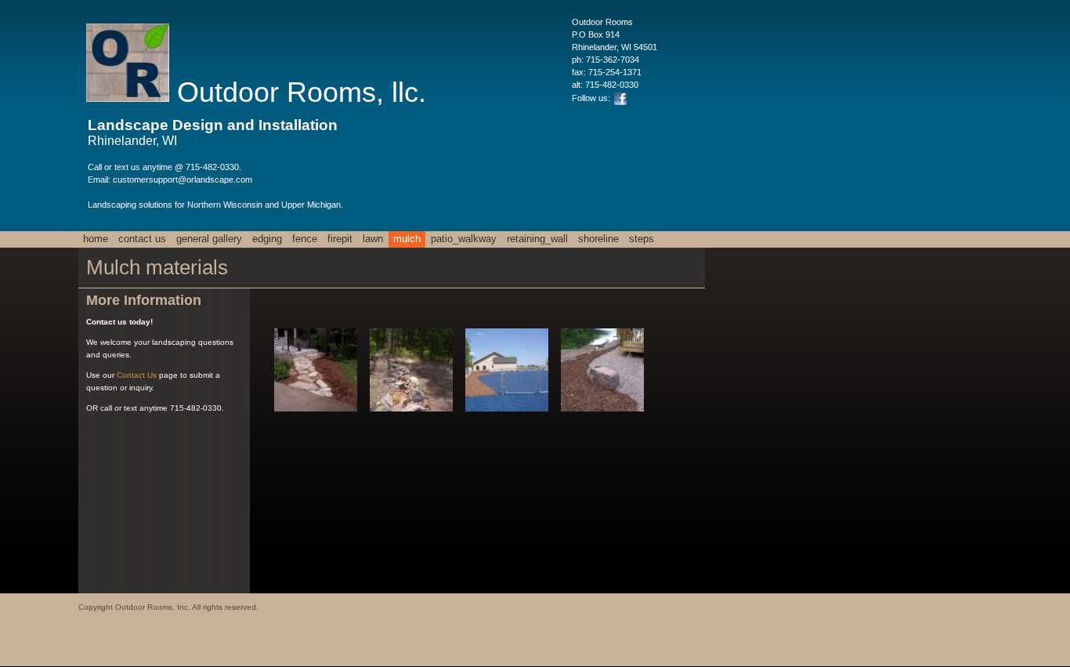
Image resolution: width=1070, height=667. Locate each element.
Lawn (373, 239)
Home (95, 239)
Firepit (339, 239)
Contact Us (142, 239)
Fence (304, 239)
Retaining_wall (537, 239)
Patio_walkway (464, 239)
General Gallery (209, 239)
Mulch (407, 239)
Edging (267, 239)
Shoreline (598, 239)
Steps (641, 239)
